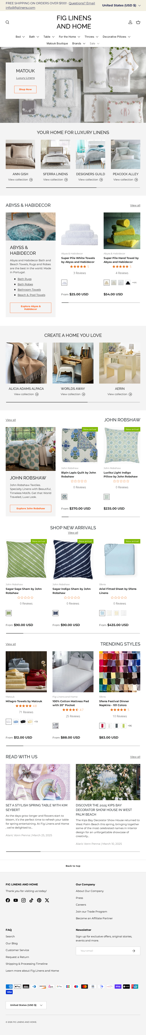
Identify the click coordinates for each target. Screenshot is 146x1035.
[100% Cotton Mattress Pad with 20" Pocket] (73, 671)
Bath (32, 36)
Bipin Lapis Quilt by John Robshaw (78, 474)
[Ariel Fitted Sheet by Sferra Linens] (119, 559)
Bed (18, 36)
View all (135, 205)
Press (79, 898)
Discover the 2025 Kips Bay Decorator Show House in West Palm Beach (104, 809)
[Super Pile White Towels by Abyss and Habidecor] (79, 230)
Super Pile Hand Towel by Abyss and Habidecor (121, 260)
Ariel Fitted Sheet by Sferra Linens (117, 591)
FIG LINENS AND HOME (24, 1022)
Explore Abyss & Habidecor (31, 307)
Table (46, 36)
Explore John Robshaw (31, 508)
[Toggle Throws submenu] (97, 37)
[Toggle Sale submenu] (98, 43)
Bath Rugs (25, 279)
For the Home (67, 36)
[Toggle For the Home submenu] (79, 37)
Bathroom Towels (29, 289)
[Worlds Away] (73, 363)
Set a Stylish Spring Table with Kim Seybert (36, 807)
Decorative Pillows (114, 36)
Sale (92, 43)
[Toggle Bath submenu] (38, 37)
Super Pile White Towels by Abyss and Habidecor (78, 260)
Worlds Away (73, 388)
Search (10, 936)
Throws (89, 36)
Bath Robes (25, 284)
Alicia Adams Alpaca (26, 388)
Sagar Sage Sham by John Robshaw (24, 591)
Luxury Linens (25, 78)
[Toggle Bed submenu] (23, 37)
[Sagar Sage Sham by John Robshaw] (26, 559)
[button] (138, 22)
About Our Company (90, 891)
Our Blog (12, 943)
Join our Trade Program (91, 911)
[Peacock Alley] (125, 154)
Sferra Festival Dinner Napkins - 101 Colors (114, 703)
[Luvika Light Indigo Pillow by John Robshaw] (122, 445)
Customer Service (17, 950)
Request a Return (17, 957)
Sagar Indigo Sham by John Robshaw (72, 591)
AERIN (120, 388)
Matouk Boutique (57, 43)
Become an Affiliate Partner (94, 918)
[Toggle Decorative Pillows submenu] (129, 37)
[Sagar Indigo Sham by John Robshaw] (73, 559)
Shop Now (25, 89)
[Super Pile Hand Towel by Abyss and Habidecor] (122, 230)
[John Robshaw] (31, 449)
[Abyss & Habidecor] (31, 226)
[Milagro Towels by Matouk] (26, 671)
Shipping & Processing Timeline (27, 963)
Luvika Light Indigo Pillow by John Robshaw (121, 474)
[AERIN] (119, 363)
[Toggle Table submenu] (53, 37)
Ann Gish (20, 174)
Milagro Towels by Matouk (24, 701)
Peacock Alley (126, 174)
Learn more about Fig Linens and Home (32, 970)
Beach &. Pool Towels (31, 295)
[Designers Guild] (90, 154)
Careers (81, 904)
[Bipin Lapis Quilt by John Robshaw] (79, 445)
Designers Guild (90, 174)
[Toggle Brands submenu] (84, 43)
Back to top (73, 865)
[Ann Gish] (20, 154)
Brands (76, 43)
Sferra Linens (55, 174)
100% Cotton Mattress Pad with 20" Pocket (71, 703)
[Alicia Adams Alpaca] (26, 363)
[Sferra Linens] (55, 154)
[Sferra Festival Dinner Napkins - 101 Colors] (119, 671)
